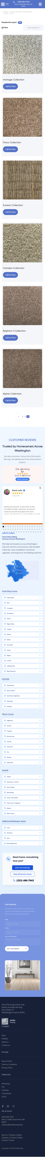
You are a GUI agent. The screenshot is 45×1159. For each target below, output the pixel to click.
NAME (6, 919)
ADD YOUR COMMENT (11, 936)
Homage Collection (13, 79)
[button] (40, 4)
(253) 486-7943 (23, 2)
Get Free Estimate (22, 867)
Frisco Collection (12, 142)
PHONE (7, 928)
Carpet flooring (15, 12)
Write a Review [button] (22, 479)
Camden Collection (13, 268)
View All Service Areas (22, 874)
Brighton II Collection (14, 330)
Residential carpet (9, 22)
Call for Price (10, 86)
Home (5, 12)
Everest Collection (13, 205)
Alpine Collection (12, 393)
